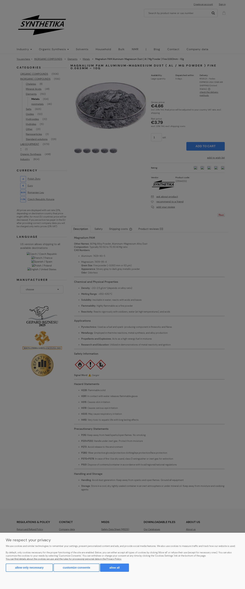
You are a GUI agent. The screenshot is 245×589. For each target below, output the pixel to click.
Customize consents (76, 567)
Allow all (114, 567)
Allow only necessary (29, 567)
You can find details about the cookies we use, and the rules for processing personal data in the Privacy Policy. (64, 558)
